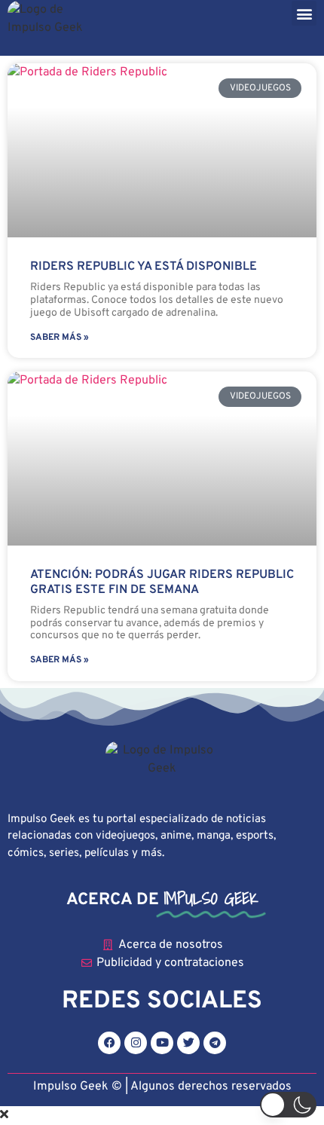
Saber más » (59, 337)
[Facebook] (109, 1043)
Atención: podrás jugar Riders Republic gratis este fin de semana (162, 582)
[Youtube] (162, 1043)
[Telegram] (214, 1043)
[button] (304, 13)
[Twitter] (188, 1043)
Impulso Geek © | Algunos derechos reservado (159, 1086)
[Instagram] (135, 1043)
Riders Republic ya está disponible (143, 266)
